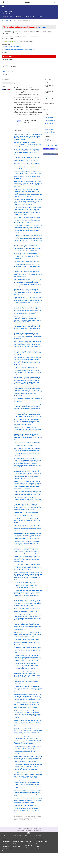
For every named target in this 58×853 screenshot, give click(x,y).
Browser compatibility (41, 841)
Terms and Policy (17, 846)
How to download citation (8, 71)
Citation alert (49, 89)
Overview (15, 839)
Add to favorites (50, 83)
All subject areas (6, 841)
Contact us (6, 74)
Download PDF (8, 56)
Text (6, 68)
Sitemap (38, 848)
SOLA (10, 20)
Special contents (29, 845)
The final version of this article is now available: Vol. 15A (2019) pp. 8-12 (19, 49)
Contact (38, 846)
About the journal (37, 16)
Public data (16, 844)
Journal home (19, 16)
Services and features (18, 841)
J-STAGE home (5, 20)
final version (42, 27)
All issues (28, 16)
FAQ (37, 844)
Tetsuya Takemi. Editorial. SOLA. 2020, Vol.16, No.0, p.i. (27, 163)
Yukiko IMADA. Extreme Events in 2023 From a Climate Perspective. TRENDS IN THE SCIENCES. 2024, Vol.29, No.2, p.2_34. (27, 681)
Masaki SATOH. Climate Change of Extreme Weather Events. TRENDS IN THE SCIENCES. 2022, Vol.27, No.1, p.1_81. (27, 520)
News (26, 839)
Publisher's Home (7, 16)
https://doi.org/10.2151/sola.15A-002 (13, 46)
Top (28, 833)
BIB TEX (6, 65)
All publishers (5, 844)
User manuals (39, 839)
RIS (5, 61)
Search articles (5, 846)
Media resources (28, 848)
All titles (4, 839)
